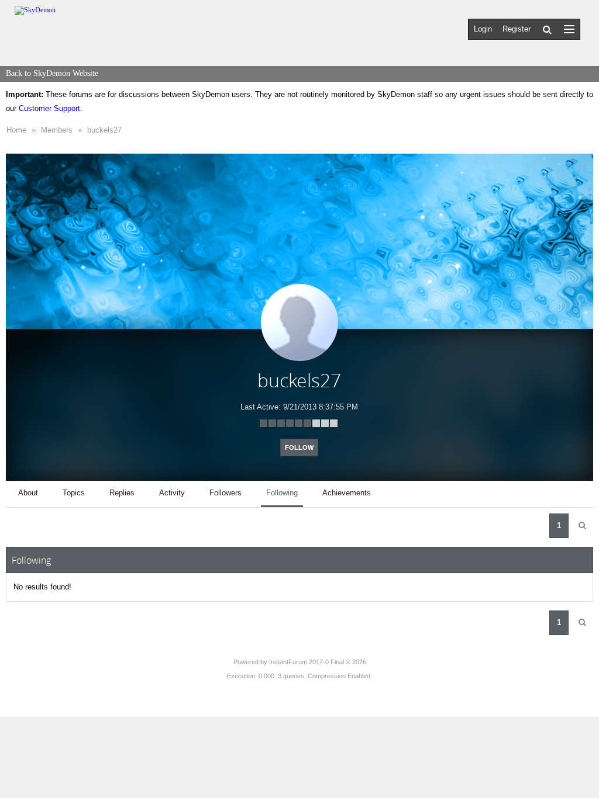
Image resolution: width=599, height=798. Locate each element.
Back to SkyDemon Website (52, 73)
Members (57, 130)
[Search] (547, 29)
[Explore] (569, 29)
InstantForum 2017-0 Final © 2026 (317, 661)
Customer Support (49, 108)
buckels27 (104, 130)
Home (16, 130)
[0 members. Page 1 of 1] (582, 526)
